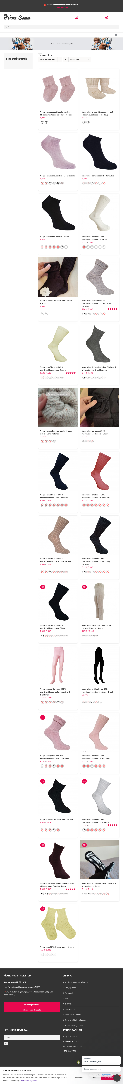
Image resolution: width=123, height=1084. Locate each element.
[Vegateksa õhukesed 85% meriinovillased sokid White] (99, 213)
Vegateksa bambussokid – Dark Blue (98, 176)
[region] (61, 1075)
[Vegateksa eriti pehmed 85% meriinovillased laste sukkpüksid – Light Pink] (57, 665)
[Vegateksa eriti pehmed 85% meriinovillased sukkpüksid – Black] (99, 665)
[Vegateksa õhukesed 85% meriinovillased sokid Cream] (57, 343)
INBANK (68, 1004)
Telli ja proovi (70, 987)
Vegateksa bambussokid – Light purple (57, 176)
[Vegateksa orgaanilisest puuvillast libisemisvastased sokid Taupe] (99, 88)
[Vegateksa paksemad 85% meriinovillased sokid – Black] (99, 407)
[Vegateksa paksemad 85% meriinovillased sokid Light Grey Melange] (99, 277)
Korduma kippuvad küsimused (77, 982)
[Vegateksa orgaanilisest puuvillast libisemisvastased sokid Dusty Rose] (57, 88)
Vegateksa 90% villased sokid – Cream (57, 947)
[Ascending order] (65, 59)
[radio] (42, 122)
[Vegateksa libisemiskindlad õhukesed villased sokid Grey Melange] (99, 343)
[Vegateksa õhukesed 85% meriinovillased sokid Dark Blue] (57, 471)
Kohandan (79, 1078)
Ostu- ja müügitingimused (75, 1020)
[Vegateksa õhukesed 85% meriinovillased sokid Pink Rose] (99, 732)
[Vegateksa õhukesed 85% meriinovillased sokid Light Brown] (57, 535)
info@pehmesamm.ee (72, 1046)
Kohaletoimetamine (73, 1014)
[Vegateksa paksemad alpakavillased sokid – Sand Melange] (57, 407)
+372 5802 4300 (69, 1051)
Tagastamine (70, 1009)
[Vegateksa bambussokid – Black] (57, 213)
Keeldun (94, 1078)
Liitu (6, 1043)
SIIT (12, 994)
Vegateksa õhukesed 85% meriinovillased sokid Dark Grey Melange (96, 561)
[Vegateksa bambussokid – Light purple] (57, 152)
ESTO (67, 998)
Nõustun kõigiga (111, 1078)
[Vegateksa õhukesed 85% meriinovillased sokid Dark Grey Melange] (99, 535)
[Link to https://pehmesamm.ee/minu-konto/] (76, 17)
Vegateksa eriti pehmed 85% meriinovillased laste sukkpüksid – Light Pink (55, 692)
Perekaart (69, 993)
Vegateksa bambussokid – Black (54, 236)
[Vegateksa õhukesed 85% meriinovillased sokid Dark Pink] (99, 471)
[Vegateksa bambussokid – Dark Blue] (99, 152)
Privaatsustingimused (29, 1080)
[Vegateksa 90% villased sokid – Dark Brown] (57, 277)
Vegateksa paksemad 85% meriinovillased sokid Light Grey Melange (96, 303)
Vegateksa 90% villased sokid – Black (56, 819)
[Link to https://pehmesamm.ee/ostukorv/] (106, 17)
